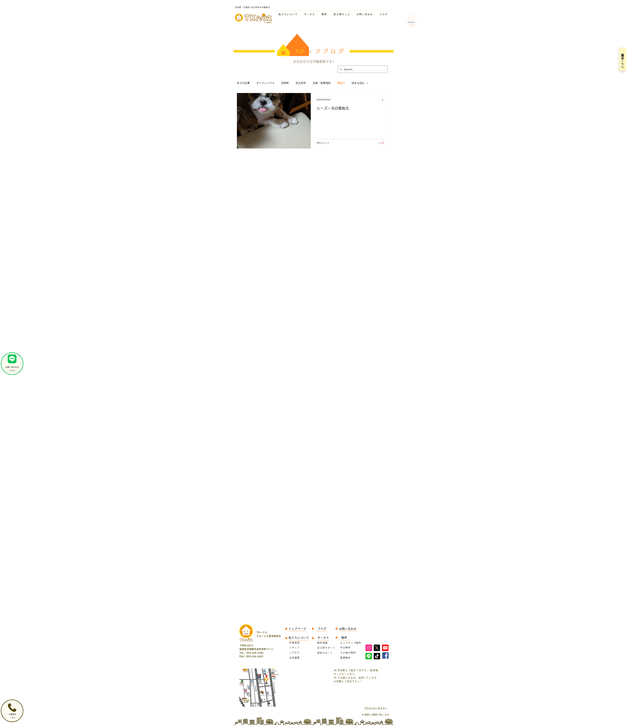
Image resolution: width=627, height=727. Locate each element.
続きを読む (358, 83)
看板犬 (341, 83)
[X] (377, 648)
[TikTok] (377, 656)
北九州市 (301, 83)
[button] (341, 14)
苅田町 (285, 83)
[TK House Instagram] (369, 648)
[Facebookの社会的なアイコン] (385, 655)
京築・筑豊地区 (322, 83)
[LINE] (368, 656)
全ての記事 (243, 83)
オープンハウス (265, 83)
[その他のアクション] (384, 100)
